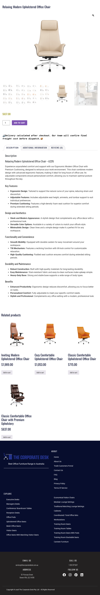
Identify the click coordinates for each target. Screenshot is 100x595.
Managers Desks (13, 504)
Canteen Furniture (61, 542)
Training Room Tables (62, 528)
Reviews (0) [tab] (57, 147)
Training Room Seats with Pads (66, 533)
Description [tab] (12, 147)
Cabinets (57, 511)
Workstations (59, 520)
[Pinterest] (76, 574)
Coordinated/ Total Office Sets (66, 515)
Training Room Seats (62, 524)
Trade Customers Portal (63, 466)
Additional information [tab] (35, 147)
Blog (56, 479)
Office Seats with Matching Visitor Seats (22, 535)
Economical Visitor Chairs (64, 498)
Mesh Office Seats (13, 526)
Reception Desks (13, 513)
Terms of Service (60, 488)
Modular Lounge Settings (64, 502)
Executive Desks (12, 499)
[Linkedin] (81, 574)
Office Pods (11, 517)
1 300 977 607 (73, 565)
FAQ (55, 475)
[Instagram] (70, 574)
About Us (57, 461)
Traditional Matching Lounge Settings (69, 506)
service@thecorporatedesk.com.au (27, 565)
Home (56, 457)
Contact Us (58, 470)
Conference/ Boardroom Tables (19, 508)
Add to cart (19, 122)
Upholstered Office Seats (16, 522)
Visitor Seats (11, 530)
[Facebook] (64, 574)
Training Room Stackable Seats (66, 537)
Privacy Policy (59, 483)
